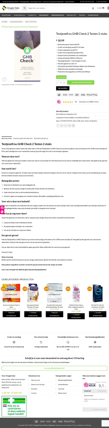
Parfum (82, 15)
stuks (82, 121)
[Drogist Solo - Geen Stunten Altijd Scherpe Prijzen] (10, 8)
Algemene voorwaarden (64, 425)
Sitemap (88, 425)
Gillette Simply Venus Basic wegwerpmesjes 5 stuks (76, 307)
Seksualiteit (71, 15)
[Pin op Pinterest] (69, 125)
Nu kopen (62, 88)
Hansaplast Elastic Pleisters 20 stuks (33, 306)
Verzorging (6, 15)
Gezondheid (43, 15)
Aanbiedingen (93, 15)
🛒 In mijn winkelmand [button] (33, 314)
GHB (78, 121)
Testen (87, 121)
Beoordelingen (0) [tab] (41, 138)
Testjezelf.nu (93, 121)
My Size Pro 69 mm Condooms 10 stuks (97, 306)
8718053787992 (66, 121)
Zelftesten (31, 22)
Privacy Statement (79, 425)
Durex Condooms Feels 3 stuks (11, 306)
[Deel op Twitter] (62, 125)
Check (75, 121)
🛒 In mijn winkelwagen (80, 82)
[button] (93, 8)
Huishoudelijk (19, 15)
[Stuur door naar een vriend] (65, 125)
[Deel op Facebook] (58, 125)
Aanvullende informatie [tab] (23, 138)
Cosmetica (32, 15)
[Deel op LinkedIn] (73, 125)
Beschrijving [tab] (7, 138)
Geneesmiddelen (57, 15)
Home (4, 22)
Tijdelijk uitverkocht (11, 314)
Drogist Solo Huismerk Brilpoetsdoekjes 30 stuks (54, 306)
